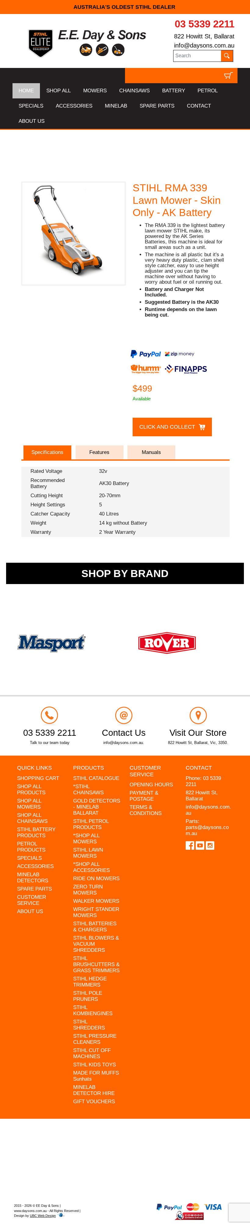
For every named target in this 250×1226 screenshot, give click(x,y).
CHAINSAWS (134, 91)
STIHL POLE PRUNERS (87, 996)
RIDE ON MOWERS (96, 878)
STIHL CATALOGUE (96, 778)
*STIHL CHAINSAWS (88, 789)
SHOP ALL (58, 91)
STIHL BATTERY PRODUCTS (36, 832)
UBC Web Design (43, 1215)
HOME (26, 91)
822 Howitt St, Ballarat (204, 36)
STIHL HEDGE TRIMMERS (90, 982)
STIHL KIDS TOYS (94, 1065)
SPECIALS (31, 106)
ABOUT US (32, 121)
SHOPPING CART (38, 778)
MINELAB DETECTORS (32, 878)
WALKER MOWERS (96, 901)
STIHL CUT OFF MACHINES (92, 1053)
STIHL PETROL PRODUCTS (91, 824)
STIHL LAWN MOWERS (88, 853)
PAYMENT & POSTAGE (144, 796)
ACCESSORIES (74, 106)
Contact (199, 768)
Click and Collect (167, 427)
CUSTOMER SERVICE (31, 900)
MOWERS (95, 91)
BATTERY (173, 91)
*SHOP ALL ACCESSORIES (91, 867)
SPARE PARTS (157, 106)
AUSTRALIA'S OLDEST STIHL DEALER (125, 7)
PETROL (208, 91)
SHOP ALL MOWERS (29, 804)
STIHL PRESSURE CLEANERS (94, 1039)
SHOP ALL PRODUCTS (31, 789)
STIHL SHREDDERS (89, 1025)
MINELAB (116, 106)
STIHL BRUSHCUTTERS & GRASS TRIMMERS (96, 964)
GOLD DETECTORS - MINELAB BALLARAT (96, 807)
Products (88, 768)
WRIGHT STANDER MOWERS (96, 912)
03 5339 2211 (204, 24)
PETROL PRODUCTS (31, 847)
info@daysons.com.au (204, 45)
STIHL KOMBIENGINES (92, 1010)
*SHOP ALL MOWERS (86, 839)
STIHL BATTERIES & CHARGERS (94, 927)
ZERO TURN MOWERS (88, 890)
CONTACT (199, 106)
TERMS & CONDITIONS (146, 810)
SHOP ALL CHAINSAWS (32, 818)
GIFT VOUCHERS (94, 1101)
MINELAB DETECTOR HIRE (94, 1090)
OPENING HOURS (151, 785)
